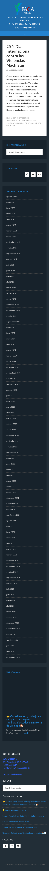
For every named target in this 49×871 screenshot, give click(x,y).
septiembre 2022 (13, 452)
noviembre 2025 (13, 242)
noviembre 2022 (13, 441)
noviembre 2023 (13, 373)
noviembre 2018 (13, 657)
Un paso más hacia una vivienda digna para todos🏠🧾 (24, 833)
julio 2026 (10, 202)
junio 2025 (10, 270)
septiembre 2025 (13, 253)
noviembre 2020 (13, 566)
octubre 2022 (12, 447)
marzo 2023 (11, 418)
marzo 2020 (11, 612)
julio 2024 (10, 327)
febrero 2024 (11, 356)
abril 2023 (10, 413)
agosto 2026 (11, 196)
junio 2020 (10, 595)
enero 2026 (11, 236)
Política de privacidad (28, 864)
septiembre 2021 (13, 515)
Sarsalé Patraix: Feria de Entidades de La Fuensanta (23, 816)
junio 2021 (10, 532)
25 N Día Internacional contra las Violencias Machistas (18, 55)
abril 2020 (10, 606)
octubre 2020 (12, 572)
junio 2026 (10, 208)
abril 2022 (10, 475)
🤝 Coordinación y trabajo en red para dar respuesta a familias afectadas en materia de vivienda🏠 (24, 721)
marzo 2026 (11, 225)
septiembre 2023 (13, 384)
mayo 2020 (10, 600)
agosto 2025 (11, 259)
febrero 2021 (11, 555)
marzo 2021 (11, 549)
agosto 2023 (11, 390)
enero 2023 (11, 430)
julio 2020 (10, 589)
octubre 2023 (12, 378)
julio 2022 (10, 458)
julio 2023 (10, 395)
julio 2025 (10, 265)
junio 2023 (10, 401)
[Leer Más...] (23, 733)
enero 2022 (11, 492)
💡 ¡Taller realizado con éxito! (14, 810)
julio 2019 (10, 646)
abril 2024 (10, 344)
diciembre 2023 (12, 367)
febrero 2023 (11, 424)
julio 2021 (10, 526)
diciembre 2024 (12, 304)
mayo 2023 (10, 407)
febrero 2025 (11, 293)
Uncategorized (23, 118)
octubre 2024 (12, 316)
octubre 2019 (12, 634)
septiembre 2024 (13, 322)
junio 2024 (10, 333)
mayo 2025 (10, 276)
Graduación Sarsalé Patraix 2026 (15, 821)
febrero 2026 (11, 231)
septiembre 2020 (13, 577)
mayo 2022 (10, 469)
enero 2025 (11, 299)
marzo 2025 (11, 287)
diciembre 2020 (12, 560)
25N (19, 120)
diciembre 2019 (12, 623)
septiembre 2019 (13, 640)
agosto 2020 (11, 583)
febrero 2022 (11, 486)
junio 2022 (10, 464)
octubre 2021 (12, 509)
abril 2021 (10, 543)
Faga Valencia (24, 9)
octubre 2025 (12, 248)
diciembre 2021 (12, 498)
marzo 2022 (11, 481)
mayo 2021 (10, 538)
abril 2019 (10, 651)
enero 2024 (11, 361)
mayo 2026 (10, 213)
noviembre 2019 (13, 629)
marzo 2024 (11, 350)
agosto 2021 (11, 521)
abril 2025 (10, 282)
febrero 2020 (11, 617)
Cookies (42, 864)
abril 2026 (10, 219)
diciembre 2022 (12, 435)
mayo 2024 (10, 339)
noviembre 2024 (13, 310)
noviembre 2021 (13, 504)
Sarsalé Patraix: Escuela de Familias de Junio (20, 827)
